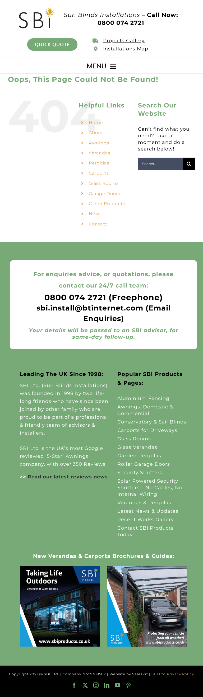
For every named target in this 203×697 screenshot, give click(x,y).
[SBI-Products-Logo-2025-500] (37, 9)
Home (96, 122)
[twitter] (85, 685)
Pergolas (99, 163)
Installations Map (125, 49)
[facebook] (74, 685)
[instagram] (96, 685)
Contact (98, 224)
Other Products (107, 203)
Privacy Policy (180, 674)
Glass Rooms (104, 183)
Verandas (99, 153)
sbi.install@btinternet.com (89, 308)
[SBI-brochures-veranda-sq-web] (60, 569)
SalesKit (140, 674)
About (96, 132)
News (95, 213)
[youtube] (118, 685)
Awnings (99, 142)
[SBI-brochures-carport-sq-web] (147, 569)
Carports (99, 173)
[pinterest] (128, 685)
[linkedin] (107, 685)
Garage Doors (104, 193)
